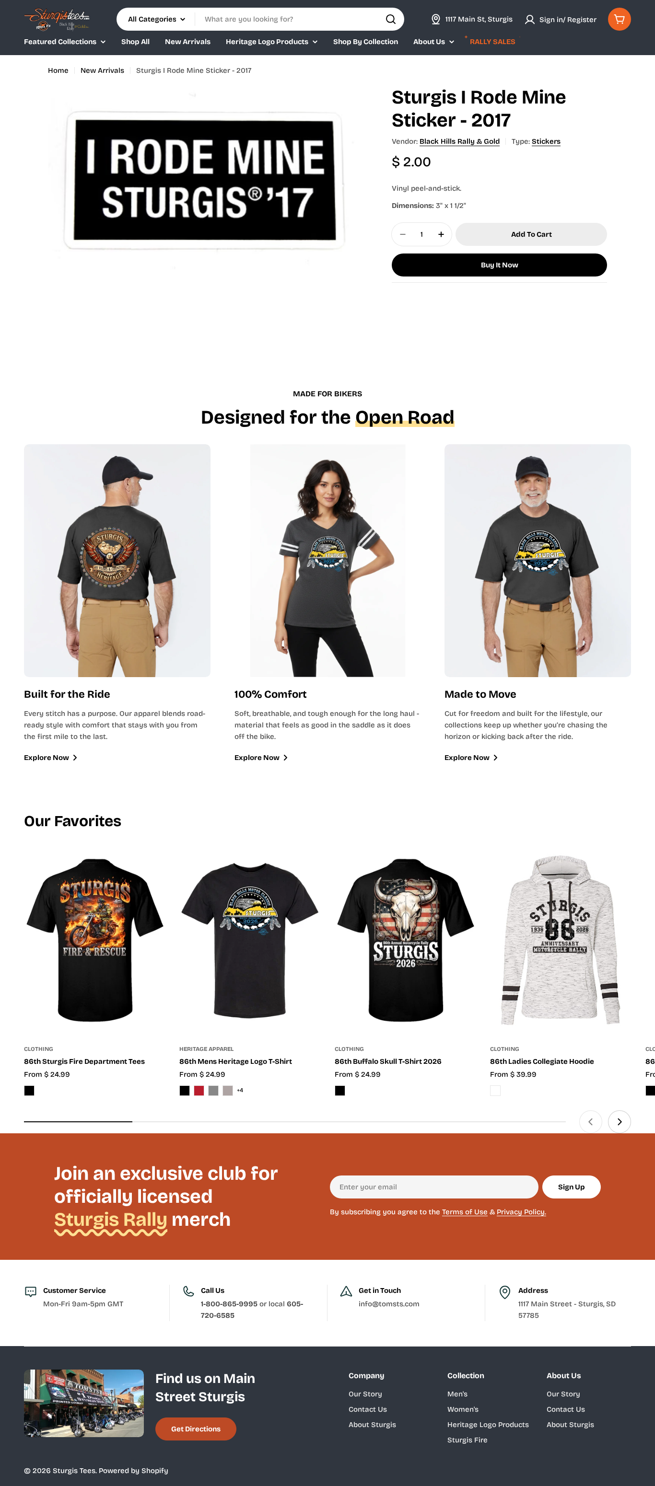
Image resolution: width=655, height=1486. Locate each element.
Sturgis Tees (74, 1470)
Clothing (38, 1049)
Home (58, 70)
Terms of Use (465, 1212)
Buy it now (499, 265)
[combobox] (260, 19)
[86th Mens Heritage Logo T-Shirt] (249, 941)
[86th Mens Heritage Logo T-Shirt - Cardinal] (199, 1090)
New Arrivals (102, 70)
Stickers (546, 141)
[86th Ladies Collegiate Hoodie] (560, 941)
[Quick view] (151, 867)
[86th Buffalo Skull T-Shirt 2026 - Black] (340, 1090)
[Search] (391, 19)
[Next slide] (619, 1121)
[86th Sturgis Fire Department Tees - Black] (29, 1090)
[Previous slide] (590, 1121)
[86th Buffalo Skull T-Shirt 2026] (405, 941)
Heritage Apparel (206, 1049)
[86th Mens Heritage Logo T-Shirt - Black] (184, 1090)
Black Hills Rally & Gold (460, 141)
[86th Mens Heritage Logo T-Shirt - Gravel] (227, 1090)
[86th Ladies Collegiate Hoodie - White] (495, 1090)
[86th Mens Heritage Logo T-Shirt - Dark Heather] (213, 1090)
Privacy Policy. (521, 1212)
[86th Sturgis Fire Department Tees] (94, 941)
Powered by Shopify (133, 1470)
